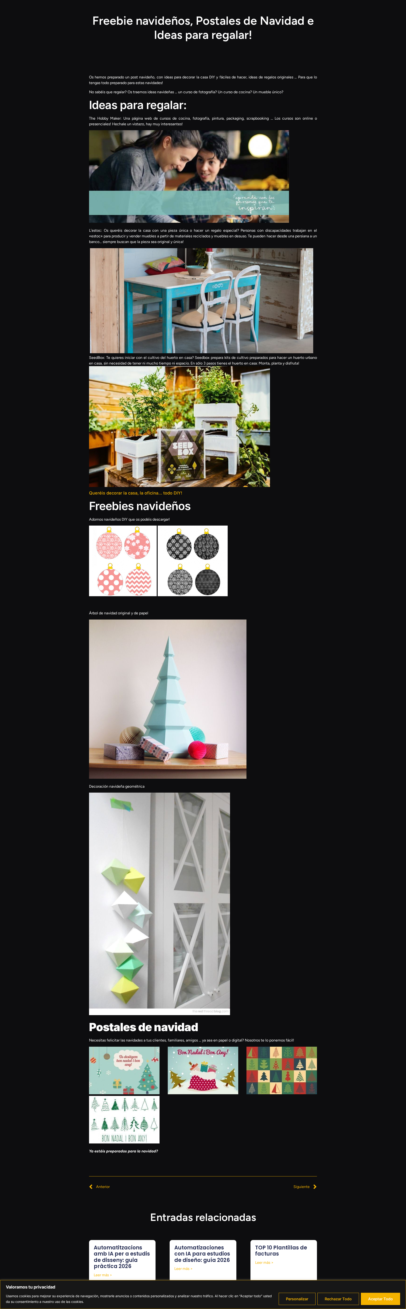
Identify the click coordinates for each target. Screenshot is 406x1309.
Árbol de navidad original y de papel (118, 613)
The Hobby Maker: (105, 118)
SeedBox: (97, 357)
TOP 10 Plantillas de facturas (281, 1250)
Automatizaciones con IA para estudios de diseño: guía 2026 (202, 1254)
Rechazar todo (338, 1299)
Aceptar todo (380, 1299)
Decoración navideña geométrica (116, 786)
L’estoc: (95, 230)
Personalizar (297, 1299)
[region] (203, 1294)
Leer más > (103, 1275)
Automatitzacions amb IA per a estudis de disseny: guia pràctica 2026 (122, 1257)
